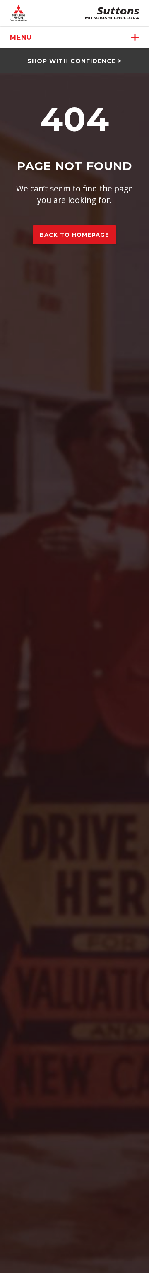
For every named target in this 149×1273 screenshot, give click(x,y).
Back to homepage (74, 234)
